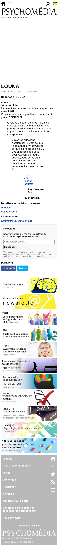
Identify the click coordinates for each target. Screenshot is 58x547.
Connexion (9, 479)
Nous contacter (11, 517)
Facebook (8, 268)
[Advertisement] (29, 51)
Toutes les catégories (29, 525)
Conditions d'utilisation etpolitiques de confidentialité (19, 509)
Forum (6, 472)
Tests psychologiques (16, 465)
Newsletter (9, 486)
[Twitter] (53, 475)
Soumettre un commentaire (17, 220)
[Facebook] (53, 468)
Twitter (23, 268)
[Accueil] (4, 5)
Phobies (6, 207)
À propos (8, 493)
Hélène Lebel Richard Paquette (28, 179)
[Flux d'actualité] (53, 483)
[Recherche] (46, 5)
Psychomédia (7, 92)
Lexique (7, 458)
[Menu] (11, 5)
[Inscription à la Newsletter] (53, 5)
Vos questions (9, 211)
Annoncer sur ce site (15, 500)
